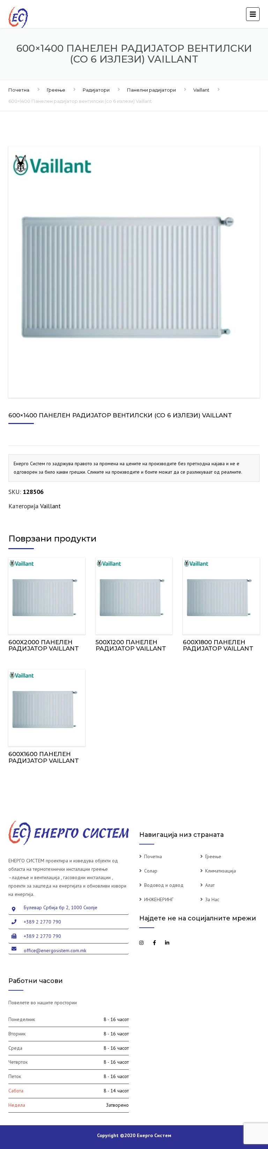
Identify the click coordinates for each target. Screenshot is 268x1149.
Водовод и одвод (164, 885)
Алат (210, 885)
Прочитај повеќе (47, 594)
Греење (56, 90)
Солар (150, 871)
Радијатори (96, 90)
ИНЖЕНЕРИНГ (158, 899)
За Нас (212, 899)
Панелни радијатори (151, 90)
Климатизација (220, 871)
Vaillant (201, 90)
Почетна (18, 90)
